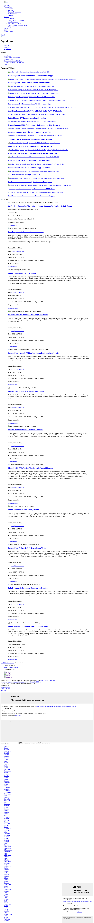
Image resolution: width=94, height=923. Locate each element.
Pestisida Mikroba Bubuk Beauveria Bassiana (25, 430)
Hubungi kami (8, 31)
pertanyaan (11, 225)
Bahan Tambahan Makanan (16, 20)
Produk (6, 17)
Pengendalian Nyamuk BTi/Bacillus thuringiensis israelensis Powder (33, 353)
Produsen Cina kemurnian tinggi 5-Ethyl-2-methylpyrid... (30, 182)
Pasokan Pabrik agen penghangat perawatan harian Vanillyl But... (33, 153)
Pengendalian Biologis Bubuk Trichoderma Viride (27, 548)
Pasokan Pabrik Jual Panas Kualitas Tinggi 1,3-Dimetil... (29, 168)
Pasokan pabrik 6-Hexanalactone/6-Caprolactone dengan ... (30, 160)
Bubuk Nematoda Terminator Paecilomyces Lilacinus (28, 588)
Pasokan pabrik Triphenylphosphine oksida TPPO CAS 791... (31, 97)
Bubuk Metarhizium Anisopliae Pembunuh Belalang (28, 626)
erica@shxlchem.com (17, 251)
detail (16, 225)
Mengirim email (5, 687)
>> (13, 663)
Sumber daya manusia (14, 12)
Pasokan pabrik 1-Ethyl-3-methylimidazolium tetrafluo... (29, 83)
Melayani (10, 15)
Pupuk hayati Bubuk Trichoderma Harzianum (26, 232)
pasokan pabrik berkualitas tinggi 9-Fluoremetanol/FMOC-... (31, 189)
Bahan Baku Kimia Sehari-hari (17, 23)
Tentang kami (8, 7)
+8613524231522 (6, 688)
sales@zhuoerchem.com (11, 667)
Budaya (10, 8)
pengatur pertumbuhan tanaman (17, 682)
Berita (6, 28)
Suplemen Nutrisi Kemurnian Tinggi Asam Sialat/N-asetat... (30, 139)
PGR (37, 682)
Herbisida (32, 682)
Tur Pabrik (11, 10)
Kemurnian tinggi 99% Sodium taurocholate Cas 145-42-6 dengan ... (34, 125)
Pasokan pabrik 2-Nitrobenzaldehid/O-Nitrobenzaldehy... (29, 104)
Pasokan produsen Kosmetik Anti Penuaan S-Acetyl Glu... (30, 132)
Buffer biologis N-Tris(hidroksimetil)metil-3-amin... (27, 118)
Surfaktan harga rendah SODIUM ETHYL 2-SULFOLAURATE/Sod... (35, 111)
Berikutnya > (9, 663)
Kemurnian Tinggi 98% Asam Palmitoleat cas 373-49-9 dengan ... (33, 90)
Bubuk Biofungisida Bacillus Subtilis (22, 273)
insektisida (4, 682)
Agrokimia (11, 18)
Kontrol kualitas (12, 13)
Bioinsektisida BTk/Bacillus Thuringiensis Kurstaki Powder (30, 468)
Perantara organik (13, 22)
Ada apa (3, 690)
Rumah (6, 5)
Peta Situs (52, 680)
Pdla (28, 682)
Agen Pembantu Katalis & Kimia (17, 25)
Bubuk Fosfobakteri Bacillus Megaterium (23, 510)
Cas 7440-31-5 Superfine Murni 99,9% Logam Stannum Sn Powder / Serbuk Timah (40, 206)
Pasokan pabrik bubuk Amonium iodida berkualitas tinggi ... (31, 76)
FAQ (5, 30)
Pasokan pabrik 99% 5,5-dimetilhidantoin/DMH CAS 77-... (30, 146)
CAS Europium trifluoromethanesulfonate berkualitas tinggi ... (31, 196)
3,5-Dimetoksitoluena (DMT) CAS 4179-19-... (25, 175)
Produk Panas (44, 680)
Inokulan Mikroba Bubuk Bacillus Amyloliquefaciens (28, 315)
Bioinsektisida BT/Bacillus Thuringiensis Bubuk (26, 391)
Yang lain (11, 27)
